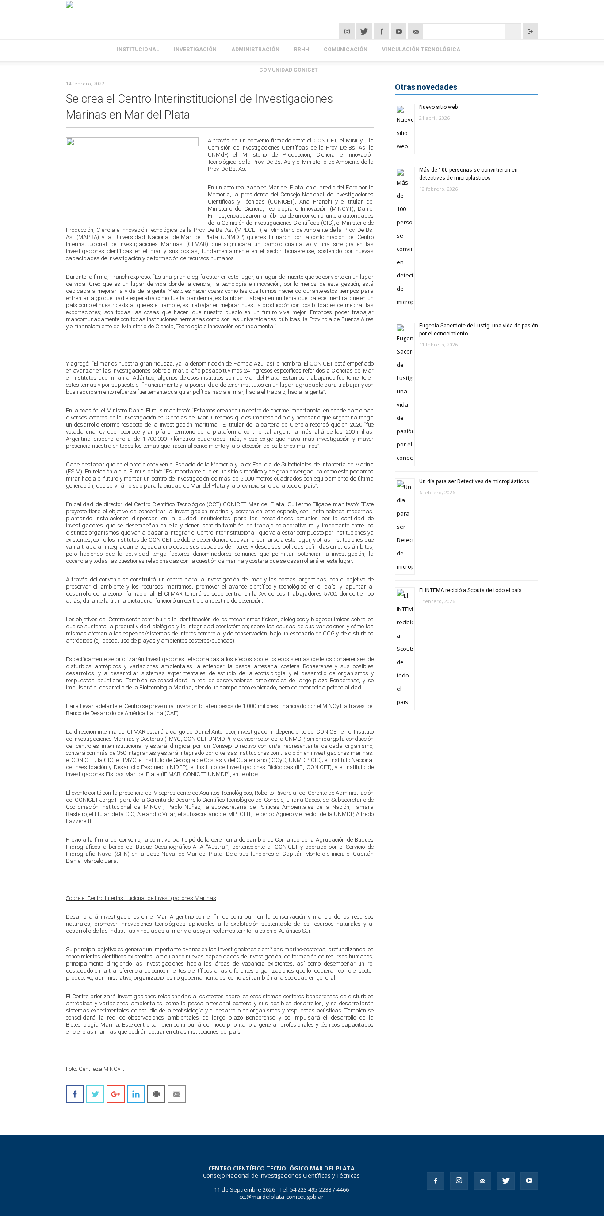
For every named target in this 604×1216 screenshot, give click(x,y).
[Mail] (482, 1181)
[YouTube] (399, 31)
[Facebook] (382, 31)
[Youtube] (529, 1181)
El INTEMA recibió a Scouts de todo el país (470, 590)
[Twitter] (365, 31)
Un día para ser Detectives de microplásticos (474, 481)
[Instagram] (347, 31)
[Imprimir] (156, 1094)
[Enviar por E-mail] (177, 1094)
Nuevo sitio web (438, 107)
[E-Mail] (416, 31)
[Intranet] (530, 31)
